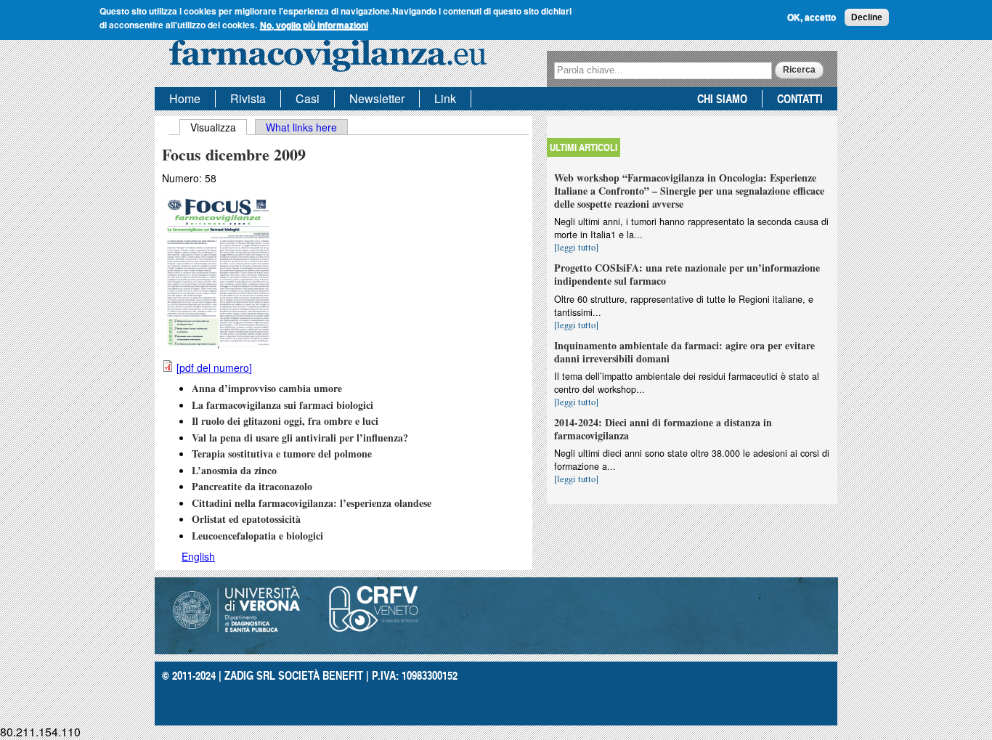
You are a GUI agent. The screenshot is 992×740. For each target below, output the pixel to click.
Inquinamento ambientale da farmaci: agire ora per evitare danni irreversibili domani (684, 352)
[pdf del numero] (214, 367)
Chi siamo (722, 98)
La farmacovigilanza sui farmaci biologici (282, 404)
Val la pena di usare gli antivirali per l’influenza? (300, 437)
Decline (866, 17)
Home (184, 98)
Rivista (248, 98)
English (198, 556)
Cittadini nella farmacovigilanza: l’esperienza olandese (311, 503)
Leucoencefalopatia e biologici (257, 535)
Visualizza (218, 127)
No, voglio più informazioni (314, 25)
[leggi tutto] (576, 247)
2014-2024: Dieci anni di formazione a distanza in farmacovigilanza (663, 429)
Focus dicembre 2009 (234, 154)
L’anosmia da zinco (234, 470)
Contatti (800, 98)
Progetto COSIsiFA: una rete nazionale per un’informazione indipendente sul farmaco (687, 274)
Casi (308, 98)
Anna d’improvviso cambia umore (267, 388)
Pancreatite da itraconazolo (252, 486)
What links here (301, 127)
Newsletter (376, 98)
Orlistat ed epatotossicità (246, 518)
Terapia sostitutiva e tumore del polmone (282, 453)
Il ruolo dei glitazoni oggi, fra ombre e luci (285, 420)
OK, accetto (811, 17)
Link (445, 98)
